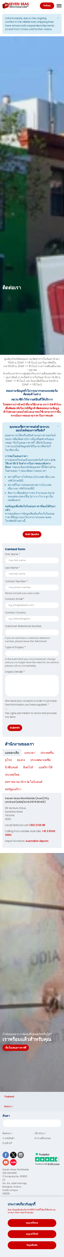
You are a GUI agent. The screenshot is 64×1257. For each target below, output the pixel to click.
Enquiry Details (15, 672)
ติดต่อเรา (7, 1133)
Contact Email (14, 599)
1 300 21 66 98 (37, 825)
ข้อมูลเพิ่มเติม (31, 1245)
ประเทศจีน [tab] (47, 753)
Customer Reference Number (23, 626)
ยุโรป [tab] (8, 760)
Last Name (12, 568)
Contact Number (16, 581)
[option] (32, 287)
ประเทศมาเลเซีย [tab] (40, 760)
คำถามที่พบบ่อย (42, 1138)
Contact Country (15, 612)
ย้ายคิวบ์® (7, 1143)
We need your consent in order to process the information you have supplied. (31, 702)
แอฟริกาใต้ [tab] (46, 767)
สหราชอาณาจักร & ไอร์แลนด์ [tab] (23, 782)
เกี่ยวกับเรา (39, 1133)
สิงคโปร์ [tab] (28, 767)
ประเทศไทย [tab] (12, 775)
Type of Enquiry (15, 647)
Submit (15, 728)
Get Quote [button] (32, 534)
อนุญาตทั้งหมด (32, 1222)
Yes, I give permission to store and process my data (31, 715)
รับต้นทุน (47, 5)
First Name (12, 554)
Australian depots (37, 841)
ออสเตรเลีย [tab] (12, 753)
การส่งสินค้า (8, 1138)
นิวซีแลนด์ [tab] (11, 767)
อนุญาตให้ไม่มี (32, 1233)
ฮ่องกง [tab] (21, 760)
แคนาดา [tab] (29, 753)
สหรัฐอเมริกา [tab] (13, 789)
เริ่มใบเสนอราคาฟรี (15, 1048)
